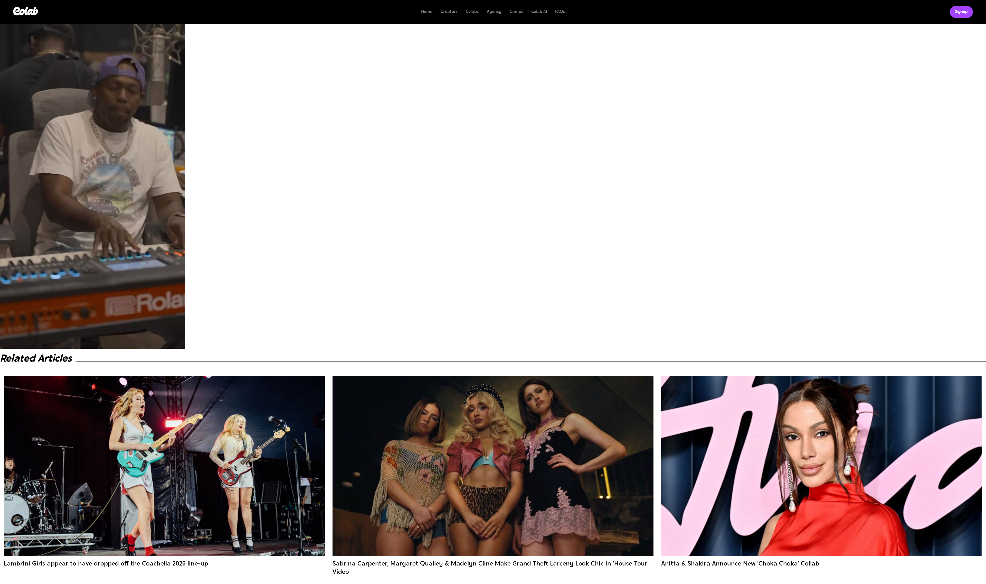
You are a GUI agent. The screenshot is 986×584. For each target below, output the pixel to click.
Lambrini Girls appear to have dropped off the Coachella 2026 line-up (106, 564)
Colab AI (539, 12)
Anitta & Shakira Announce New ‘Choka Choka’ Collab (740, 564)
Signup (961, 12)
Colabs (472, 12)
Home (426, 12)
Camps (516, 12)
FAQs (560, 12)
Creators (449, 12)
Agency (494, 12)
